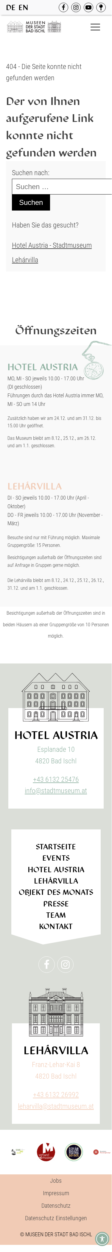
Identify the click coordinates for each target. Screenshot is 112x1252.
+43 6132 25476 (56, 779)
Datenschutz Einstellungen (56, 1218)
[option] (23, 7)
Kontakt (56, 926)
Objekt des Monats (56, 892)
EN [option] (23, 7)
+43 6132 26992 (56, 1095)
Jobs (56, 1180)
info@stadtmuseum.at (56, 791)
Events (56, 858)
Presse (56, 904)
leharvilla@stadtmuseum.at (56, 1106)
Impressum (56, 1193)
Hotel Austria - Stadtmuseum (52, 245)
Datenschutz (56, 1205)
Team (56, 915)
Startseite (56, 846)
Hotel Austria (56, 869)
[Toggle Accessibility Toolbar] (102, 1238)
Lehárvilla (25, 260)
